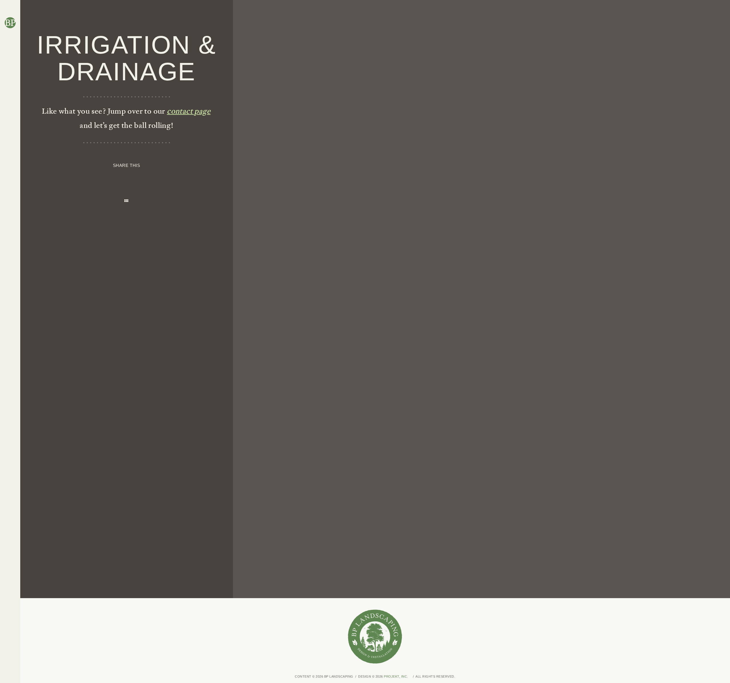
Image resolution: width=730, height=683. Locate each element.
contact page (188, 111)
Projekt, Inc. (396, 676)
